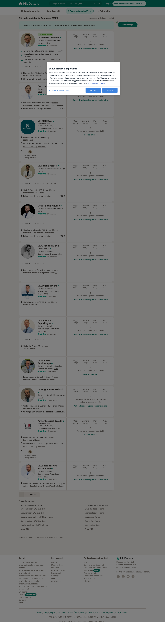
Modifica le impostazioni (59, 91)
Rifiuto (93, 90)
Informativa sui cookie (96, 83)
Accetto (110, 90)
